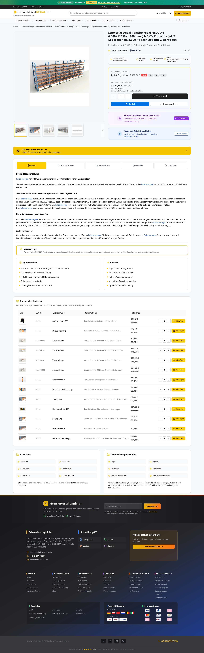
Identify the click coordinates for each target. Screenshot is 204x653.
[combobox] (103, 13)
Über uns (30, 581)
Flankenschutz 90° (60, 409)
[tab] (102, 151)
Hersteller (139, 165)
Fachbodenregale (85, 591)
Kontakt (106, 584)
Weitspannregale (84, 584)
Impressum (57, 610)
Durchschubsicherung (62, 389)
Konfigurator (134, 591)
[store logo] (31, 12)
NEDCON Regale (161, 584)
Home (15, 27)
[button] (20, 130)
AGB (31, 610)
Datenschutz (153, 512)
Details (33, 165)
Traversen (159, 594)
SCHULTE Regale (161, 587)
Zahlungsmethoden (37, 617)
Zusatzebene (58, 340)
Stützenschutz (58, 379)
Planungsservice (58, 581)
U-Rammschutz (59, 331)
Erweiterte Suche (33, 591)
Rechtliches (172, 165)
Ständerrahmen (161, 591)
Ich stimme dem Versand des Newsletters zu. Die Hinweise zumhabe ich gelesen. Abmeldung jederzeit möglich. (132, 513)
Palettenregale (31, 219)
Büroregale (82, 577)
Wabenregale (83, 581)
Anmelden (151, 506)
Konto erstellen (32, 587)
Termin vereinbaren (152, 547)
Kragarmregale (84, 587)
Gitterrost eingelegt (61, 438)
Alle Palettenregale (162, 581)
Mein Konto (31, 584)
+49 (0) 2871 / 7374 (185, 7)
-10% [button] (144, 75)
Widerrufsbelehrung (37, 613)
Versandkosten (104, 165)
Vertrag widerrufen (60, 613)
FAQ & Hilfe (56, 577)
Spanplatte (57, 399)
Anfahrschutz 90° (60, 321)
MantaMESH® (58, 428)
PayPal (132, 104)
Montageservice (58, 584)
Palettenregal (22, 179)
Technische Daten (67, 165)
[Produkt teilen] (189, 50)
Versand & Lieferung (60, 587)
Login (28, 577)
